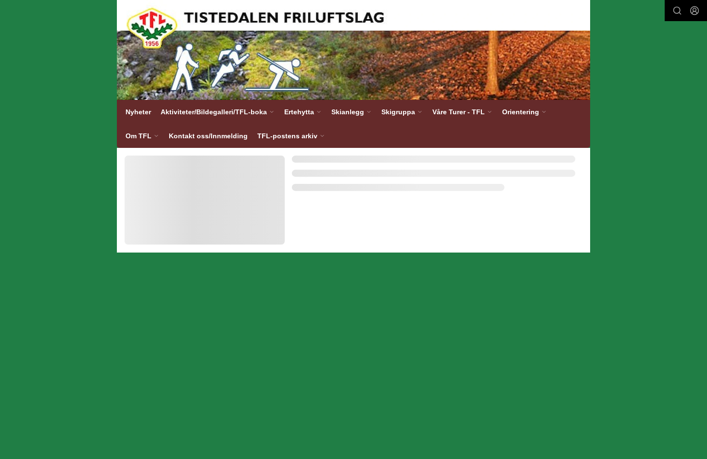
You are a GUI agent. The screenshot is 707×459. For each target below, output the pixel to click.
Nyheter (138, 112)
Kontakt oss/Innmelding (208, 136)
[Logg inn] (694, 10)
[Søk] (677, 10)
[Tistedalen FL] (353, 50)
